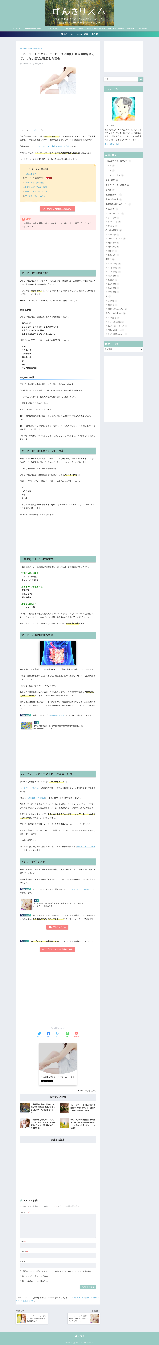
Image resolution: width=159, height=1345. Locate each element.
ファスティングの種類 (34, 183)
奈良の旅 (112, 305)
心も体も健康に (113, 230)
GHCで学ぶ (113, 318)
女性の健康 (113, 243)
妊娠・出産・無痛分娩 (116, 28)
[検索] (140, 79)
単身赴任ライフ (113, 195)
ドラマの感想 (114, 272)
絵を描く (112, 226)
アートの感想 (114, 268)
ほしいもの (113, 218)
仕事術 (110, 190)
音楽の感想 (113, 292)
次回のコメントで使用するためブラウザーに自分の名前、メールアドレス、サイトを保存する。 (57, 1271)
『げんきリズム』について (118, 161)
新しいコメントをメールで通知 (35, 1276)
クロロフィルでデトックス (36, 192)
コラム (110, 170)
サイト (23, 1262)
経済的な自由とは (115, 330)
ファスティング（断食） (80, 889)
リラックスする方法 (116, 239)
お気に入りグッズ (115, 213)
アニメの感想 (114, 264)
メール (24, 1252)
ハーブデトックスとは (29, 788)
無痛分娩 (112, 251)
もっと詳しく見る (112, 144)
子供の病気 (113, 247)
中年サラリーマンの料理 (96, 28)
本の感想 (112, 280)
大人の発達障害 (69, 28)
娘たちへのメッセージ (117, 326)
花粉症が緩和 (30, 174)
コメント (25, 1212)
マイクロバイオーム (56, 715)
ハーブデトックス (54, 28)
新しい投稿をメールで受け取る (35, 1281)
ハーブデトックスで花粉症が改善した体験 (52, 146)
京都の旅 (112, 301)
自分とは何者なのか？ (117, 334)
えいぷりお (35, 130)
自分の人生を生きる (115, 313)
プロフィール (17, 28)
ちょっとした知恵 (115, 322)
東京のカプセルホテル (117, 309)
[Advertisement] (58, 111)
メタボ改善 (113, 235)
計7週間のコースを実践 (35, 798)
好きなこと (112, 209)
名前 (23, 1241)
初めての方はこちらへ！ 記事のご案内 (79, 34)
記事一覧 (130, 28)
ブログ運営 (112, 180)
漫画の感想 (113, 284)
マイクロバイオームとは (35, 196)
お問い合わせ (142, 28)
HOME (80, 1336)
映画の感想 (113, 276)
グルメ (110, 166)
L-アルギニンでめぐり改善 (36, 187)
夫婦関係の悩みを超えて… (35, 28)
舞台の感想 (113, 288)
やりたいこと (114, 222)
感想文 (81, 28)
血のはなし (113, 255)
